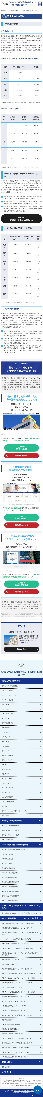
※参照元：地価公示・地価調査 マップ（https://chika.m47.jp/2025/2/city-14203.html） (21, 102)
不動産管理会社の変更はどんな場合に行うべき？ (18, 928)
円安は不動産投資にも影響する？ (12, 1024)
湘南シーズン (6, 751)
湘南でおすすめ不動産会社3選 (21, 632)
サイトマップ (7, 1072)
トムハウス (5, 783)
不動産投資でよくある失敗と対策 (12, 959)
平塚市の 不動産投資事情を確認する (21, 218)
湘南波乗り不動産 (7, 755)
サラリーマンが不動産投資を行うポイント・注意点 (18, 992)
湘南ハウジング (7, 760)
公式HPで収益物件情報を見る (21, 517)
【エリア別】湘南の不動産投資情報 (13, 849)
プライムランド (7, 704)
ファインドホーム (7, 690)
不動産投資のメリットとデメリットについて (16, 1052)
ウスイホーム (6, 737)
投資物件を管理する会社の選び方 (12, 1033)
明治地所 (4, 806)
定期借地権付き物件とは (10, 964)
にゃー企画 (5, 709)
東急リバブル (6, 774)
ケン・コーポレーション (10, 695)
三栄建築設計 (6, 746)
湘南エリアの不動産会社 (10, 686)
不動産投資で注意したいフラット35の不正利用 (17, 982)
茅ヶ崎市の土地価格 (8, 868)
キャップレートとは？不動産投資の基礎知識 (16, 939)
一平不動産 (5, 732)
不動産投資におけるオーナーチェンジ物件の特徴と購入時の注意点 (20, 954)
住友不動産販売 (7, 769)
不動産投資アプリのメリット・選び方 (14, 1006)
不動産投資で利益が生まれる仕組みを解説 (15, 1047)
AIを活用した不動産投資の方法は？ (13, 1010)
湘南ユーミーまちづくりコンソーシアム (15, 811)
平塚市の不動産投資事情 (10, 873)
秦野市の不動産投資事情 (10, 887)
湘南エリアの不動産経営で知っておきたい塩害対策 (18, 973)
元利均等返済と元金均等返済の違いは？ (15, 944)
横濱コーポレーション (9, 718)
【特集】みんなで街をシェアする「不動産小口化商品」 (20, 913)
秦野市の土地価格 (7, 859)
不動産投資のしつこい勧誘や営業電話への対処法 (18, 948)
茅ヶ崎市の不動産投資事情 (10, 882)
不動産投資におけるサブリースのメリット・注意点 (18, 978)
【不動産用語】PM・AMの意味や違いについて (17, 1043)
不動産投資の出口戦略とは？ (11, 1029)
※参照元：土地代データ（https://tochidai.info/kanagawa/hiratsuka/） (21, 302)
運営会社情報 (6, 1067)
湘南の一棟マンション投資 (10, 835)
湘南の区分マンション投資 (10, 830)
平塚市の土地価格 (7, 854)
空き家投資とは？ (7, 1020)
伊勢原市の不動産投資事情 (10, 891)
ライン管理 (5, 815)
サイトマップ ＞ (37, 1095)
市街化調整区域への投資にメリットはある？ (16, 996)
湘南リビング (6, 764)
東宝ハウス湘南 (7, 778)
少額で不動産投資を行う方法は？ (12, 987)
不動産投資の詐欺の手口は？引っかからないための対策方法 (20, 933)
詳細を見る (21, 649)
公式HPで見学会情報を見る (21, 448)
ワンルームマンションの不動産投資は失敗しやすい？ (19, 1015)
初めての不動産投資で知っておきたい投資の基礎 (18, 923)
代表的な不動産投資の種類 (10, 825)
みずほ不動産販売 (7, 797)
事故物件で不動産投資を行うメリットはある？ (17, 969)
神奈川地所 (5, 741)
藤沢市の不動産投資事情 (10, 877)
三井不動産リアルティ (9, 714)
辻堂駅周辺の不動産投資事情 (11, 896)
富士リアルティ (7, 792)
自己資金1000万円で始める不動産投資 (14, 1001)
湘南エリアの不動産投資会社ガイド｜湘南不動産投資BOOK (22, 3)
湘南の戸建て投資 (7, 839)
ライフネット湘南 (7, 700)
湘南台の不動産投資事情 (10, 900)
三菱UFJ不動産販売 (8, 802)
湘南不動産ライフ (7, 723)
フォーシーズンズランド (10, 788)
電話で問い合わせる (21, 455)
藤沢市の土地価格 (7, 863)
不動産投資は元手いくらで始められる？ (15, 1057)
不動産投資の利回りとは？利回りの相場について (18, 1038)
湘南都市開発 (6, 727)
